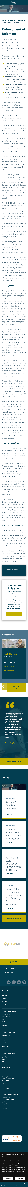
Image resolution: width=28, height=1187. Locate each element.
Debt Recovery (21, 20)
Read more (9, 814)
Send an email (9, 667)
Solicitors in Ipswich (9, 1012)
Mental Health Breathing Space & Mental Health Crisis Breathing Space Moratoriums (13, 896)
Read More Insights (14, 919)
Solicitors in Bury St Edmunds (12, 1074)
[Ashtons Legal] (14, 2)
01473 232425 (5, 1026)
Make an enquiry (14, 614)
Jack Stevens (10, 654)
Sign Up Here (8, 973)
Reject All (20, 1179)
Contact (5, 1004)
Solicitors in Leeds (8, 1032)
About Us (5, 990)
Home (4, 20)
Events (4, 999)
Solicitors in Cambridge (10, 1095)
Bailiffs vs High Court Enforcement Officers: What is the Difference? (13, 864)
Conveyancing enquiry (14, 608)
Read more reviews (14, 762)
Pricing (4, 1002)
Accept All (8, 1179)
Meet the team (16, 687)
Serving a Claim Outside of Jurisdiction (13, 806)
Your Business (11, 20)
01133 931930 (5, 1047)
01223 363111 (5, 1109)
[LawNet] (14, 944)
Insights (5, 996)
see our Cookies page (14, 1169)
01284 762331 (5, 1088)
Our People (5, 993)
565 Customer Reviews (16, 1140)
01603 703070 (6, 1067)
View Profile (9, 671)
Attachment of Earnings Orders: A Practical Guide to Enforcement (14, 834)
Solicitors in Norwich (9, 1053)
